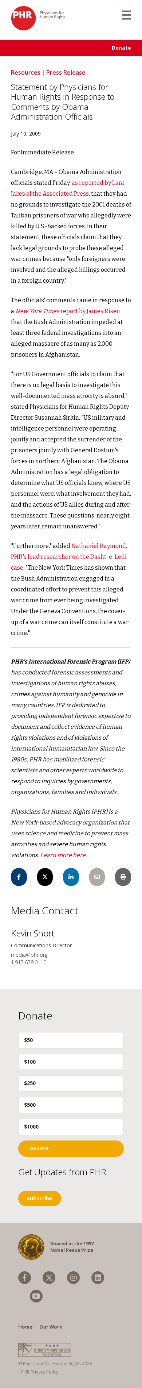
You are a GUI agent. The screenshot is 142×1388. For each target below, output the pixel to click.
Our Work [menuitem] (50, 1326)
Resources (25, 72)
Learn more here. (63, 855)
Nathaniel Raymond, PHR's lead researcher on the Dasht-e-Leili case (69, 557)
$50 (28, 1039)
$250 (30, 1083)
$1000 (31, 1126)
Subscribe (39, 1198)
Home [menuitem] (25, 1326)
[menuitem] (24, 1277)
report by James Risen (67, 311)
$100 (30, 1061)
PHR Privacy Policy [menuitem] (39, 1372)
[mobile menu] (126, 14)
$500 (30, 1104)
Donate (121, 47)
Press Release (66, 72)
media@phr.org (29, 954)
